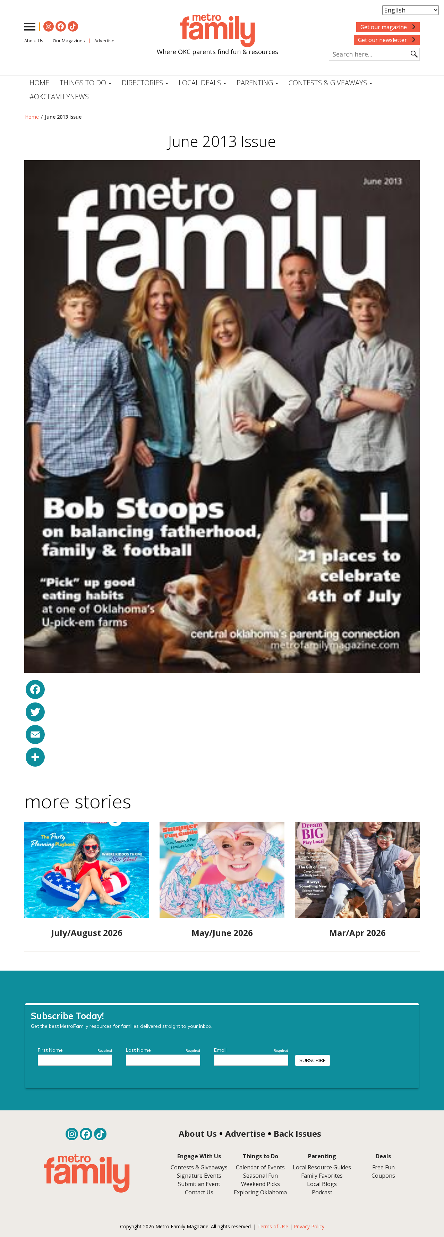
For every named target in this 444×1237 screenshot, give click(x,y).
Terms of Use (272, 1226)
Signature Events (199, 1175)
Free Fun (383, 1167)
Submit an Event (199, 1184)
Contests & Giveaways (329, 82)
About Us (33, 40)
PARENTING (256, 82)
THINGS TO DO (84, 82)
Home (39, 82)
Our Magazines (69, 40)
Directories (143, 82)
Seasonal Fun (260, 1175)
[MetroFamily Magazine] (217, 31)
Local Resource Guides (322, 1167)
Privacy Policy (309, 1226)
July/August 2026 (86, 932)
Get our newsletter (383, 40)
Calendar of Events (260, 1167)
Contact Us (199, 1192)
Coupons (383, 1175)
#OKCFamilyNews (59, 96)
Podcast (322, 1192)
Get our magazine (384, 27)
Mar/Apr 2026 (357, 932)
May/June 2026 (222, 932)
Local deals (201, 82)
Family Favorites (322, 1175)
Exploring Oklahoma (260, 1192)
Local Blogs (322, 1184)
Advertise (104, 40)
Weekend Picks (260, 1184)
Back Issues (297, 1133)
